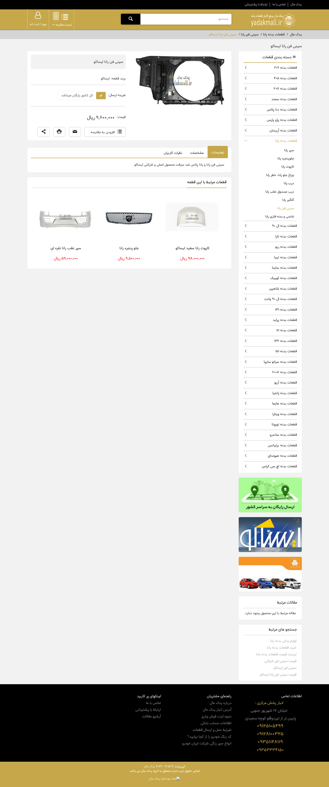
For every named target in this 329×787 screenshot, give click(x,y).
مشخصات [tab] (197, 153)
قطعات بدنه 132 (285, 341)
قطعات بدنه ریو (286, 246)
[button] (44, 132)
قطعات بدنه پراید (285, 320)
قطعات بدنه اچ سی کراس (279, 466)
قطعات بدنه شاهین (283, 288)
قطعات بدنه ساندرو (283, 434)
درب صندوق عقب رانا (279, 191)
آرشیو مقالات (151, 716)
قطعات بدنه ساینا (284, 267)
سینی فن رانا (285, 208)
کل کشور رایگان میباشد (77, 95)
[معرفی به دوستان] (75, 132)
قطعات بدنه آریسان (283, 130)
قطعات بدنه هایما (284, 403)
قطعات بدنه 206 (285, 67)
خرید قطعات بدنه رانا (281, 647)
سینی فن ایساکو (285, 667)
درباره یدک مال (220, 703)
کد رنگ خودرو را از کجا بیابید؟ (209, 736)
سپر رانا (289, 150)
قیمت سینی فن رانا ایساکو (278, 674)
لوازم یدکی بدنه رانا (283, 641)
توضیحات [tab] (217, 152)
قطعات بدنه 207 (285, 88)
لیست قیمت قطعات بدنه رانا (276, 654)
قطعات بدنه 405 (285, 78)
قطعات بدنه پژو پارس (282, 120)
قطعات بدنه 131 (286, 309)
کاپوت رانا (287, 166)
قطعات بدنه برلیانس (282, 445)
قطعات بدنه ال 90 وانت (280, 299)
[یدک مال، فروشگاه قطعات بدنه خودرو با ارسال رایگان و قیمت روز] (273, 20)
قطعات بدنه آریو (285, 382)
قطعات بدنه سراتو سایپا (280, 361)
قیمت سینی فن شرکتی (280, 661)
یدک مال (296, 4)
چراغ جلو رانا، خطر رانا (280, 175)
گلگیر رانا (288, 200)
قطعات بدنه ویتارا (284, 414)
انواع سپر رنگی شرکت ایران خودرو (206, 743)
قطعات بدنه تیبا (285, 257)
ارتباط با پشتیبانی (256, 4)
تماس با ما (278, 4)
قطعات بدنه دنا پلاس (282, 109)
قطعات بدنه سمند (284, 99)
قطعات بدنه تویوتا (284, 424)
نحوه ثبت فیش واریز (216, 716)
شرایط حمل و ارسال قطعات (212, 730)
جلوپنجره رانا (285, 158)
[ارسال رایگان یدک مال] (270, 495)
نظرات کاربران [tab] (173, 153)
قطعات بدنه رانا (286, 140)
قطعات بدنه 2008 (284, 372)
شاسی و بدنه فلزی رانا (279, 216)
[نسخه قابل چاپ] (59, 132)
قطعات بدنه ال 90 (284, 225)
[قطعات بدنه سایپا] (270, 574)
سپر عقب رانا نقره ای (66, 248)
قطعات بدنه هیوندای (282, 455)
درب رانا (289, 183)
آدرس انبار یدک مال (217, 709)
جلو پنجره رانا (129, 248)
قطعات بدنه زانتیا (284, 393)
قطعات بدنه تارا (286, 236)
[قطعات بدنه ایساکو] (270, 534)
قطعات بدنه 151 (286, 351)
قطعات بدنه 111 (286, 330)
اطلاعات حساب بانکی (216, 723)
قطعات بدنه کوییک (283, 278)
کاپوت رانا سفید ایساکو (193, 248)
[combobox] (185, 19)
